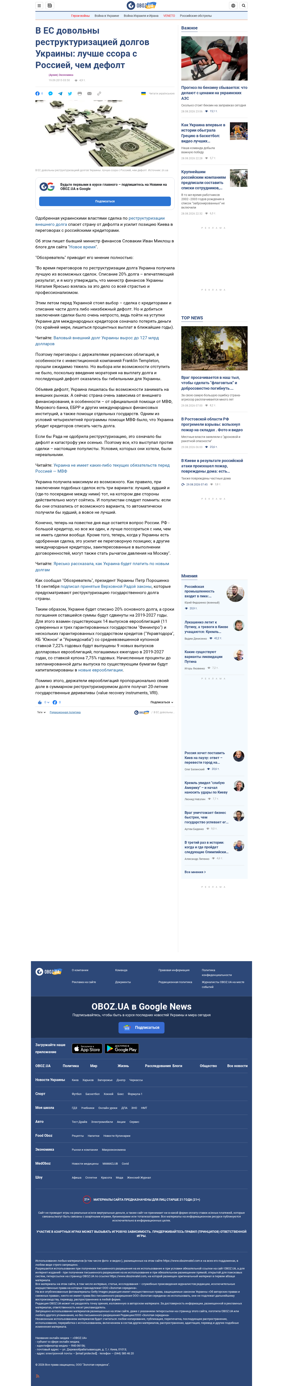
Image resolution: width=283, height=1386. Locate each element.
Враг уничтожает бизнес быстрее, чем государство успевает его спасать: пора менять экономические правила (206, 818)
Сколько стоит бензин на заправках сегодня (213, 105)
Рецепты (78, 1135)
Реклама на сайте (84, 982)
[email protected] (86, 1353)
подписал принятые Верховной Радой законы (106, 586)
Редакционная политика (65, 712)
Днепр (121, 1080)
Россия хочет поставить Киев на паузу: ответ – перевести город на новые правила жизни (205, 758)
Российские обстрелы (196, 15)
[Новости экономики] (141, 713)
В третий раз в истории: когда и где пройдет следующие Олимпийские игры (206, 847)
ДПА (124, 1108)
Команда (121, 970)
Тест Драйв (79, 1121)
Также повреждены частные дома (206, 478)
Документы (123, 982)
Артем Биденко (194, 829)
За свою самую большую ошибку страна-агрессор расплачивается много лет (211, 397)
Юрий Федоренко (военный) (202, 602)
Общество (208, 1066)
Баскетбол (93, 1094)
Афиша (76, 1177)
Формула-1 (135, 1094)
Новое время (82, 246)
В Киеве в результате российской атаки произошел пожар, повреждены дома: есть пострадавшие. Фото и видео (212, 466)
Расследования (158, 1066)
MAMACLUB (110, 1163)
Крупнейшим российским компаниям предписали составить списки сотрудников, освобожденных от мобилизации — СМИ (203, 180)
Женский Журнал (139, 1177)
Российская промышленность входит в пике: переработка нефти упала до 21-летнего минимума (202, 592)
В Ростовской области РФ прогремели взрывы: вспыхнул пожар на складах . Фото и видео (212, 424)
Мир (93, 1066)
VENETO (169, 15)
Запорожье (105, 1080)
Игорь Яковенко (195, 668)
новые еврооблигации (100, 670)
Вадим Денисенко (196, 638)
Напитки (93, 1135)
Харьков (88, 1080)
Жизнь (123, 1066)
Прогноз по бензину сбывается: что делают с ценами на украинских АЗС (214, 93)
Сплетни (91, 1177)
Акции (121, 1121)
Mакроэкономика (114, 1149)
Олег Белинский (195, 769)
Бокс (120, 1094)
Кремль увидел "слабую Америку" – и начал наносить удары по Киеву (206, 787)
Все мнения (194, 872)
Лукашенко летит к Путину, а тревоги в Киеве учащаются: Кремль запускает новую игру (206, 627)
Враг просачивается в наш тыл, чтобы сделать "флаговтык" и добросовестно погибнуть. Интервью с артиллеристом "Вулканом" (210, 383)
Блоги (177, 1066)
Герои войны (80, 15)
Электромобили (102, 1121)
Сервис (134, 1121)
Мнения (189, 576)
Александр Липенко (197, 859)
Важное (189, 28)
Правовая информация (174, 970)
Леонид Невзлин (195, 799)
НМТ (144, 1108)
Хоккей (108, 1094)
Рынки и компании (85, 1149)
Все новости (237, 1066)
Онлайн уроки (107, 1108)
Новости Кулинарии (116, 1135)
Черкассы (136, 1080)
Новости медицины (85, 1163)
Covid (125, 1163)
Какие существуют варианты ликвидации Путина (203, 656)
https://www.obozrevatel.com (181, 1260)
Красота (106, 1177)
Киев (75, 1080)
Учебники (87, 1108)
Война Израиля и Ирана (141, 15)
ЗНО (134, 1108)
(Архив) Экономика (61, 75)
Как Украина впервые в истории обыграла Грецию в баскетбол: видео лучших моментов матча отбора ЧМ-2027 (203, 133)
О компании (80, 970)
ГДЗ (74, 1108)
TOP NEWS (192, 317)
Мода (119, 1177)
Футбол (77, 1094)
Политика (71, 1066)
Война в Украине (107, 15)
